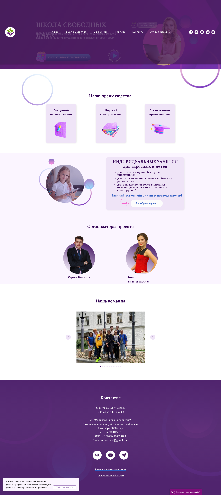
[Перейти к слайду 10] (120, 366)
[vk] (208, 32)
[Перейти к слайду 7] (113, 366)
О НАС (55, 32)
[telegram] (191, 32)
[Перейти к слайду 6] (111, 366)
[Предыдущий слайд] (68, 337)
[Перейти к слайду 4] (107, 366)
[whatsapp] (196, 32)
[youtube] (213, 32)
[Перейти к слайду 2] (102, 366)
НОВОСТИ (120, 32)
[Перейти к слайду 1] (100, 366)
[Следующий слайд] (152, 337)
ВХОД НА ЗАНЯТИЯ (76, 32)
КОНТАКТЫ (138, 32)
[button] (186, 492)
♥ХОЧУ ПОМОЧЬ (159, 32)
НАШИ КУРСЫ (100, 32)
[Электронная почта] (202, 32)
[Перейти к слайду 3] (104, 366)
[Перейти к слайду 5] (109, 366)
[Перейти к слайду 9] (118, 366)
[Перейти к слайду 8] (116, 366)
